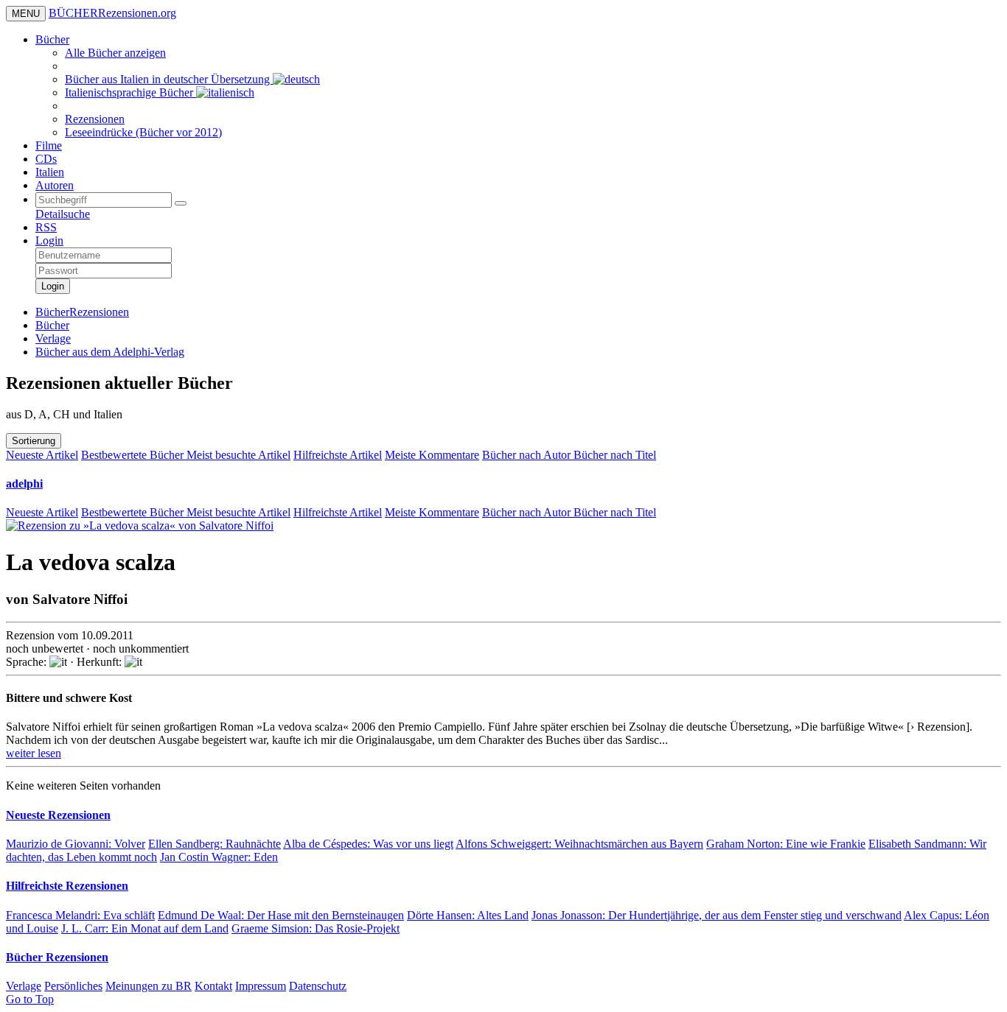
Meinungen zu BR (148, 986)
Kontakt (213, 986)
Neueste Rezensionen (58, 815)
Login (49, 240)
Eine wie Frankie (785, 843)
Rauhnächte (214, 843)
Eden (219, 857)
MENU (26, 13)
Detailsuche (62, 214)
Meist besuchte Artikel (238, 455)
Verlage (23, 986)
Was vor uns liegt (368, 843)
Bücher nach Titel (615, 455)
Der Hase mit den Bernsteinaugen (281, 915)
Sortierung (33, 440)
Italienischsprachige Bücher (130, 92)
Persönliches (73, 986)
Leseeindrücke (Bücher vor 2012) (143, 132)
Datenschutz (317, 986)
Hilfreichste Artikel (337, 455)
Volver (75, 843)
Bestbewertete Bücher (134, 455)
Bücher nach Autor (528, 455)
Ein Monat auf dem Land (145, 928)
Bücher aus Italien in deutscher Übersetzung (169, 79)
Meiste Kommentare (432, 455)
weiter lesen (33, 753)
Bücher (52, 39)
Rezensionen (95, 119)
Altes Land (468, 915)
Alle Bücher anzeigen (115, 52)
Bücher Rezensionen (57, 957)
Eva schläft (80, 915)
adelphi (24, 483)
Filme (48, 145)
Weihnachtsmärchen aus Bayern (579, 843)
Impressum (260, 986)
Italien (49, 172)
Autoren (54, 185)
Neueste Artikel (42, 455)
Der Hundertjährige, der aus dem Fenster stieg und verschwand (717, 915)
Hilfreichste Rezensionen (67, 885)
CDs (46, 158)
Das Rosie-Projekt (315, 928)
